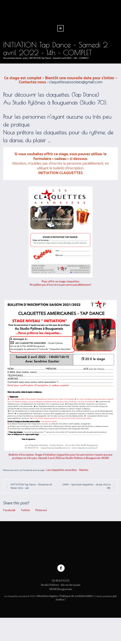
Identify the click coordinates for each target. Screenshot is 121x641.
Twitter (25, 510)
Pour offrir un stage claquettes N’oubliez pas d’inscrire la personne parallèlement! (60, 283)
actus (25, 58)
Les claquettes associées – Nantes (67, 470)
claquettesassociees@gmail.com (75, 82)
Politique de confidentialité (76, 595)
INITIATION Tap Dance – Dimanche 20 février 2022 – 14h (31, 486)
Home (18, 58)
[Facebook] (61, 568)
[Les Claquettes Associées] (60, 545)
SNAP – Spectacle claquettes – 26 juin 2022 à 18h (86, 486)
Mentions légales (47, 595)
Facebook (9, 510)
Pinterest (41, 510)
